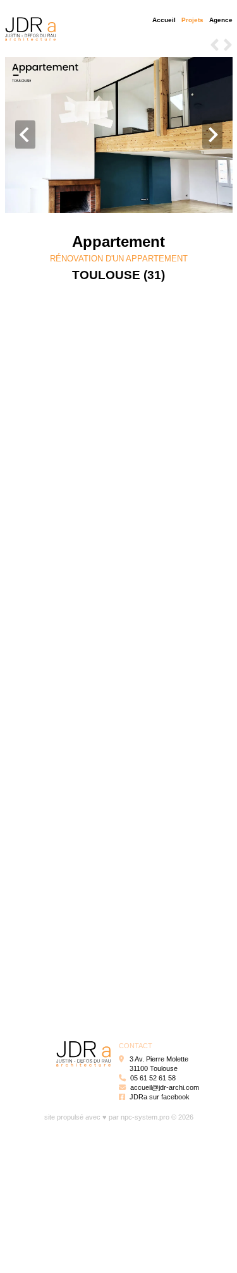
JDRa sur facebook (160, 1097)
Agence (221, 19)
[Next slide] (212, 135)
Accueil (164, 19)
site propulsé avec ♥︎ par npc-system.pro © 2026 (118, 1117)
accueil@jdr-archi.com (164, 1087)
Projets (192, 19)
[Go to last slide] (25, 135)
